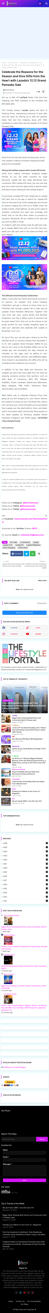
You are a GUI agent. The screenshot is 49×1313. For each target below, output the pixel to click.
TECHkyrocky (9, 955)
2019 (25, 872)
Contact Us (20, 1301)
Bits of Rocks (9, 974)
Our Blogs (24, 1304)
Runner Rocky (9, 935)
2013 (25, 897)
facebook (14, 628)
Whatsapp (32, 553)
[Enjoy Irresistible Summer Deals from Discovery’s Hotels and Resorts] (6, 772)
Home (4, 63)
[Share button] (39, 553)
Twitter (26, 553)
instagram (14, 634)
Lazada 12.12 (7, 545)
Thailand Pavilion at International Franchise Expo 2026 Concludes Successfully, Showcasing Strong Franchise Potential (24, 1244)
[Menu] (3, 3)
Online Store (13, 63)
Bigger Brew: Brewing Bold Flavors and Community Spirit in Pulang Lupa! (25, 1216)
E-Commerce (25, 542)
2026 (25, 843)
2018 (25, 876)
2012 (25, 901)
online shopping (9, 548)
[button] (41, 3)
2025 (25, 847)
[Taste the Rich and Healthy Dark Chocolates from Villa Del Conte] (6, 782)
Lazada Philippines (33, 545)
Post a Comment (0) (24, 613)
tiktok (38, 628)
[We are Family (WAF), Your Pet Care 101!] (6, 802)
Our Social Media (34, 1301)
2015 (25, 889)
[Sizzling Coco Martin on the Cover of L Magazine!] (6, 792)
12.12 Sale (13, 542)
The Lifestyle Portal (11, 915)
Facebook (18, 554)
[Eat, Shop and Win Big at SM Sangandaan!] (6, 739)
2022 (25, 860)
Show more (42, 580)
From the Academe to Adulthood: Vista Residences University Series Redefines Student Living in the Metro (24, 1233)
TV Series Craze (10, 994)
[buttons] (16, 1292)
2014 (25, 893)
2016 (25, 884)
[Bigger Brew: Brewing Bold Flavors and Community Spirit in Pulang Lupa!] (6, 718)
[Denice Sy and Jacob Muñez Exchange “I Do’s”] (6, 749)
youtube (38, 634)
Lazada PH (19, 545)
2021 (25, 864)
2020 (25, 868)
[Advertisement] (24, 33)
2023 (25, 856)
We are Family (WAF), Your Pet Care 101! (18, 1208)
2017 (25, 880)
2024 (25, 851)
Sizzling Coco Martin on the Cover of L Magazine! (22, 1225)
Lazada (35, 542)
